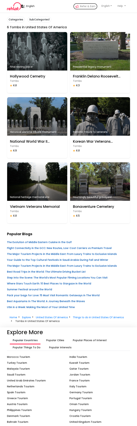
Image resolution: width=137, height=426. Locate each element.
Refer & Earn (87, 6)
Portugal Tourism (80, 398)
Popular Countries (25, 340)
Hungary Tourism (80, 410)
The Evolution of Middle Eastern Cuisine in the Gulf (39, 242)
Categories (16, 19)
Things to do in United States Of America (98, 317)
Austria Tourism (17, 404)
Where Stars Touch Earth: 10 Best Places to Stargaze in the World (49, 283)
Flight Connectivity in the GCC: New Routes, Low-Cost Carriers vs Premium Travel (59, 248)
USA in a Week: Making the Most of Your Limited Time (41, 307)
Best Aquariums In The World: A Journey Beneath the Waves (46, 301)
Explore (26, 317)
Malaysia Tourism (18, 369)
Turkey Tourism (17, 363)
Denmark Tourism (18, 416)
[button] (106, 6)
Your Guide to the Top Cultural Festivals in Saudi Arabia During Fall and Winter (57, 260)
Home (13, 317)
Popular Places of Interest (90, 340)
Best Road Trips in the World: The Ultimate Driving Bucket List (46, 271)
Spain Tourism (16, 392)
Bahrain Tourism (17, 422)
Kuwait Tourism (79, 363)
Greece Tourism (17, 398)
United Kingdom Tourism (85, 422)
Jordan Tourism (79, 374)
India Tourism (78, 357)
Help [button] (121, 6)
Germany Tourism (81, 392)
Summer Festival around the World (29, 289)
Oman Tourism (79, 404)
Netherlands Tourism (20, 386)
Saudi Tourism (16, 374)
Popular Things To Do (26, 347)
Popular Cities (55, 340)
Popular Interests (60, 347)
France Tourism (79, 380)
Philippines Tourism (19, 410)
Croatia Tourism (80, 416)
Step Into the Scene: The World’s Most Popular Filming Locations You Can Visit (57, 277)
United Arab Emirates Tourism (26, 380)
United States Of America (52, 317)
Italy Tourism (77, 386)
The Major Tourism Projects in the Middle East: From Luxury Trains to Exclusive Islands (62, 254)
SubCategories (39, 19)
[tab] (25, 340)
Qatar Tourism (78, 369)
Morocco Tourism (18, 357)
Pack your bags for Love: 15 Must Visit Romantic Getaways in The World (53, 295)
